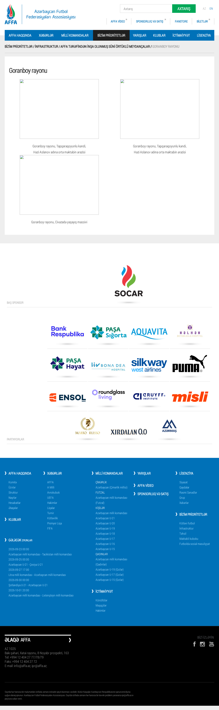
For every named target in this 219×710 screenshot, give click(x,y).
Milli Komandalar (75, 35)
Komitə (13, 482)
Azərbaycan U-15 (105, 549)
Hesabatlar (15, 503)
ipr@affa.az (127, 695)
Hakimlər (52, 503)
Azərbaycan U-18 (105, 533)
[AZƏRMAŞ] (169, 427)
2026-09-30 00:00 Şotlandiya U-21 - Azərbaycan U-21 (28, 582)
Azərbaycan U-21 (105, 518)
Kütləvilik (52, 518)
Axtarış (184, 8)
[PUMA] (190, 365)
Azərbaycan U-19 (105, 528)
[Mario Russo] (88, 427)
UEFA (50, 498)
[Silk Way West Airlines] (149, 366)
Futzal (100, 492)
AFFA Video (118, 21)
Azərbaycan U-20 (105, 523)
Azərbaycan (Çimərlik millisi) (111, 487)
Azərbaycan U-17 (105, 539)
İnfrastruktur (186, 528)
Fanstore (181, 21)
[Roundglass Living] (108, 396)
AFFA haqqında (20, 35)
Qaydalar (184, 487)
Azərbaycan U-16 (105, 544)
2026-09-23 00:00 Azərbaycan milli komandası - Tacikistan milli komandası (40, 551)
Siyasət (183, 482)
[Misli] (190, 398)
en (211, 8)
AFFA (50, 482)
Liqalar (51, 508)
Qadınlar (102, 554)
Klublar (159, 35)
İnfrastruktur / (48, 46)
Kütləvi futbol (187, 523)
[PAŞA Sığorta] (108, 334)
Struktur (13, 492)
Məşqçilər (101, 605)
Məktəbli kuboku (188, 539)
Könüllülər (101, 600)
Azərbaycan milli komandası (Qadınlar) (111, 561)
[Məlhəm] (190, 332)
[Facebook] (194, 644)
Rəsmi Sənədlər (188, 492)
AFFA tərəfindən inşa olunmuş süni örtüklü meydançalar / (106, 46)
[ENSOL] (67, 399)
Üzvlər (12, 487)
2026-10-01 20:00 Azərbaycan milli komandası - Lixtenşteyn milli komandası (41, 592)
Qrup (182, 498)
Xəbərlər (46, 35)
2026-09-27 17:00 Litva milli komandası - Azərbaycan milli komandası (37, 572)
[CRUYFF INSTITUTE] (149, 398)
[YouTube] (211, 644)
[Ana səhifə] (40, 14)
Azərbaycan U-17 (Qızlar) (110, 574)
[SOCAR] (128, 282)
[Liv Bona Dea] (108, 368)
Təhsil (182, 533)
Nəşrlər (12, 498)
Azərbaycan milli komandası (111, 513)
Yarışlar (139, 35)
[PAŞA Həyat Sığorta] (67, 365)
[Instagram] (202, 644)
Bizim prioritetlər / (20, 46)
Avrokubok (53, 492)
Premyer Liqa (54, 523)
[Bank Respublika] (67, 333)
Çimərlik (101, 482)
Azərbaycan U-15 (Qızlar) (110, 580)
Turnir (50, 513)
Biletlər (202, 21)
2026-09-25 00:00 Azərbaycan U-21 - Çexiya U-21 (26, 562)
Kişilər (100, 508)
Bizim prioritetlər (193, 514)
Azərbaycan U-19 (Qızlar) (110, 569)
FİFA (50, 528)
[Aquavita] (149, 335)
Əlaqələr (13, 508)
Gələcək (20, 540)
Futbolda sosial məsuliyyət (194, 544)
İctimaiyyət (181, 35)
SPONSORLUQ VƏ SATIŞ (150, 21)
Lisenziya (204, 35)
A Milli (50, 487)
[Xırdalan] (128, 433)
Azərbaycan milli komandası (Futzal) (111, 500)
